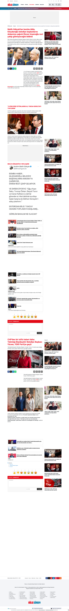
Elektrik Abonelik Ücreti (12, 594)
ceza (9, 458)
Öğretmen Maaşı (52, 597)
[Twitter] (11, 69)
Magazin (42, 4)
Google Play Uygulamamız (38, 608)
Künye (30, 578)
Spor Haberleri (11, 593)
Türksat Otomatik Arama (23, 597)
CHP (38, 72)
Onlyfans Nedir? (11, 596)
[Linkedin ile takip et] (53, 578)
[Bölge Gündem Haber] (13, 4)
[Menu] (50, 5)
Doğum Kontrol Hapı (22, 596)
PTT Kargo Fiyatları (12, 597)
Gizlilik (40, 578)
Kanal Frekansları (52, 594)
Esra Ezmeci (11, 595)
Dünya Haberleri (22, 593)
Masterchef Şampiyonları (33, 597)
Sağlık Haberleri (42, 593)
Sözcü (9, 309)
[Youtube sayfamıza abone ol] (51, 578)
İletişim (37, 578)
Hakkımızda (33, 578)
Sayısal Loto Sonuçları (33, 595)
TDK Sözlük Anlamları (33, 596)
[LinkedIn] (13, 69)
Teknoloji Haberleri (32, 593)
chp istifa (11, 464)
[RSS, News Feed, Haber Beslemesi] (60, 578)
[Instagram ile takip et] (56, 578)
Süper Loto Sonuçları (43, 595)
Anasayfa (26, 578)
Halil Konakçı (21, 594)
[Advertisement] (15, 77)
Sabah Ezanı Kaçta (42, 594)
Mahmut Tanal (11, 291)
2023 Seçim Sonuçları (12, 598)
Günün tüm (58, 8)
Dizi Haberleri (52, 593)
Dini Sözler (51, 595)
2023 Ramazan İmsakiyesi (23, 598)
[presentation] (9, 8)
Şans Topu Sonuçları (22, 595)
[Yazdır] (34, 69)
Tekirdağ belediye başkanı (14, 465)
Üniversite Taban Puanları (43, 596)
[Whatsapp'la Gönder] (15, 69)
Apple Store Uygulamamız (57, 608)
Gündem (37, 4)
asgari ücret (11, 245)
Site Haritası (31, 598)
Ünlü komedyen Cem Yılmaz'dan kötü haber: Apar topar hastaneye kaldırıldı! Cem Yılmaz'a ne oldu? (31, 8)
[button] (37, 69)
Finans (22, 4)
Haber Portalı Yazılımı (12, 608)
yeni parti (11, 466)
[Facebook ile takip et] (47, 578)
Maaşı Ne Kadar (42, 597)
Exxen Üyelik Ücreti (32, 594)
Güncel (26, 4)
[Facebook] (9, 69)
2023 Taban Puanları (53, 596)
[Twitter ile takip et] (49, 578)
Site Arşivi (41, 598)
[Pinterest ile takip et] (58, 578)
